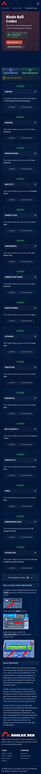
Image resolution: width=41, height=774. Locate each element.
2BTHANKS (9, 336)
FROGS (7, 491)
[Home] (4, 3)
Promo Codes (7, 756)
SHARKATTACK (11, 215)
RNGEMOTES (10, 398)
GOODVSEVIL (10, 460)
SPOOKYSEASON (11, 153)
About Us (24, 753)
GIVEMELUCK (10, 553)
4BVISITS (9, 184)
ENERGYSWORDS (11, 308)
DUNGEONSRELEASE (13, 522)
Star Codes (6, 758)
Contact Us (25, 758)
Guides (4, 761)
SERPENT (9, 92)
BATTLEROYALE (11, 429)
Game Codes (17, 8)
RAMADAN (9, 123)
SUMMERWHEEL (11, 246)
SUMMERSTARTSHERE (14, 277)
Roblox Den (5, 8)
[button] (20, 92)
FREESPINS (10, 367)
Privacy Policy (26, 756)
